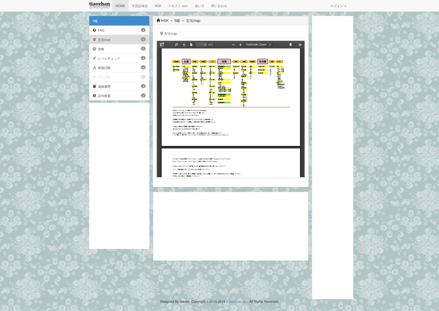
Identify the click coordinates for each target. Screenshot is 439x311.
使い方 (199, 5)
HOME (120, 5)
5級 (95, 20)
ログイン (337, 5)
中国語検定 (140, 5)
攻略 (120, 49)
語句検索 (120, 95)
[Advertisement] (119, 175)
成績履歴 (120, 86)
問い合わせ (219, 5)
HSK (158, 5)
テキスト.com (178, 5)
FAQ (120, 30)
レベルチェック (120, 58)
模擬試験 (120, 67)
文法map (120, 39)
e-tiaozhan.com (237, 301)
